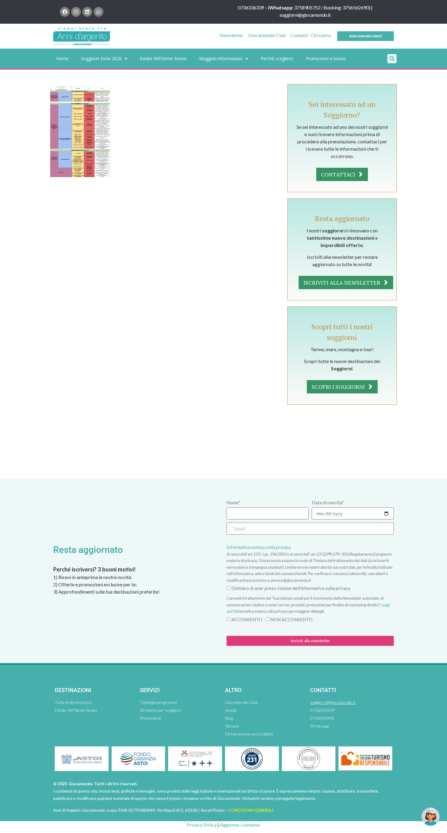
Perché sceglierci (277, 58)
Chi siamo (321, 35)
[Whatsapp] (98, 12)
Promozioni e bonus (326, 58)
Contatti (299, 35)
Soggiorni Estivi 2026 (101, 58)
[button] (392, 58)
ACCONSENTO (246, 619)
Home (62, 58)
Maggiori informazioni (220, 58)
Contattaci (338, 174)
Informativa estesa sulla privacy (259, 547)
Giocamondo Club (267, 35)
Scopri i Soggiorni (339, 386)
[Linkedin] (87, 12)
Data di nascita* (328, 502)
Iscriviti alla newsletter (342, 282)
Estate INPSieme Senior (163, 58)
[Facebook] (65, 12)
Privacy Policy (202, 825)
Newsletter (231, 35)
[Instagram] (76, 12)
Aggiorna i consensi (240, 825)
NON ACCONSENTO (291, 619)
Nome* (233, 502)
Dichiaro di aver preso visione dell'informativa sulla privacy (291, 588)
